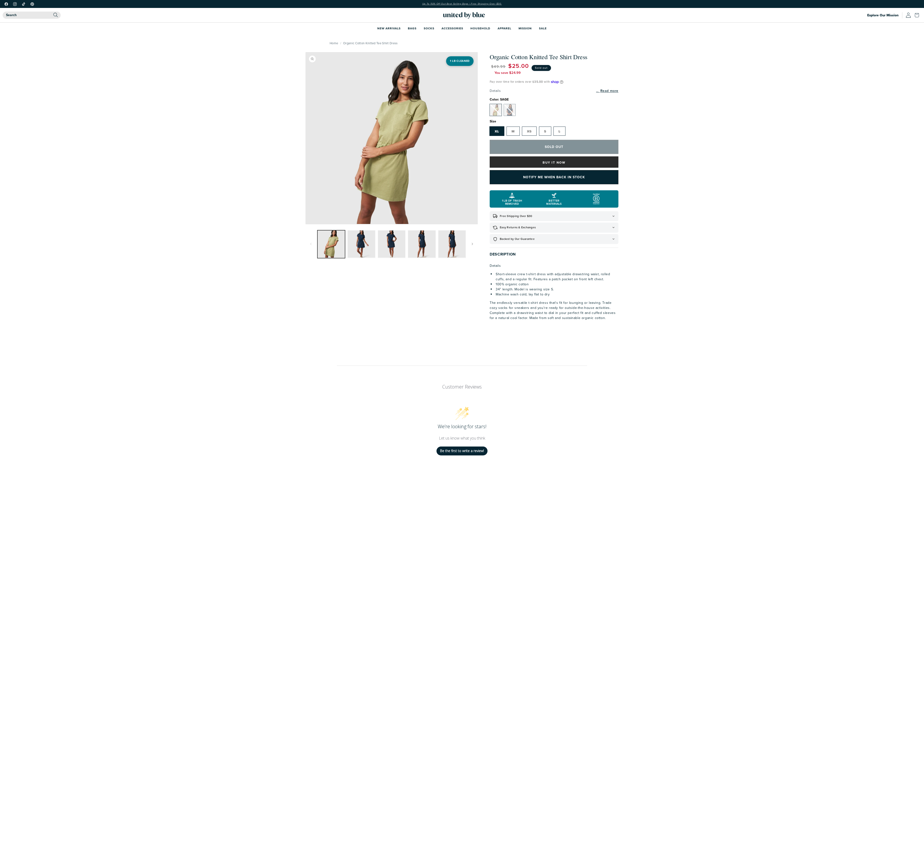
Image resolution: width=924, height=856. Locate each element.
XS (529, 131)
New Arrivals (389, 28)
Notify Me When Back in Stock (554, 177)
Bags (412, 28)
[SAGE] (496, 110)
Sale (543, 28)
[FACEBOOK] (6, 4)
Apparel (504, 28)
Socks (429, 28)
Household (480, 28)
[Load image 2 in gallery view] (361, 244)
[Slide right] (472, 244)
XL (497, 131)
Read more (609, 90)
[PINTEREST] (32, 4)
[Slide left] (311, 244)
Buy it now (554, 162)
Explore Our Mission (882, 15)
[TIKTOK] (23, 4)
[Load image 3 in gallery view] (391, 244)
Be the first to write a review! (462, 450)
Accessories (452, 28)
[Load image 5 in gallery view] (452, 244)
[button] (918, 15)
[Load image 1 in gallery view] (331, 244)
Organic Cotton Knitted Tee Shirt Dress (370, 43)
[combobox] (32, 15)
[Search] (55, 15)
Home (334, 43)
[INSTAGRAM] (15, 4)
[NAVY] (510, 110)
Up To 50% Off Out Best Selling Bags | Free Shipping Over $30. (462, 3)
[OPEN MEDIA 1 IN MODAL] (391, 138)
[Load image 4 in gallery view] (422, 244)
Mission (525, 28)
